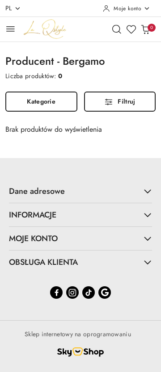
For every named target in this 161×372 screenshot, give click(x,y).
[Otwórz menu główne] (10, 29)
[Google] (104, 292)
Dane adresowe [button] (37, 191)
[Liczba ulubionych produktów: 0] (131, 29)
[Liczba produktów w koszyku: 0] (145, 29)
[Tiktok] (88, 292)
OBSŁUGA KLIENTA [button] (43, 262)
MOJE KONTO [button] (33, 238)
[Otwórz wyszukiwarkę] (117, 29)
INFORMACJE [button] (32, 215)
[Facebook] (56, 292)
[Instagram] (72, 292)
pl (8, 8)
